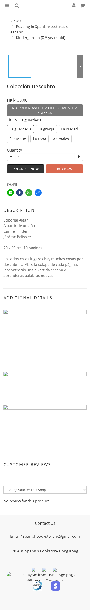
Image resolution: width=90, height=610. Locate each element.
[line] (10, 192)
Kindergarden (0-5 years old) (40, 37)
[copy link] (38, 192)
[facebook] (19, 192)
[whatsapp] (28, 192)
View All (17, 21)
